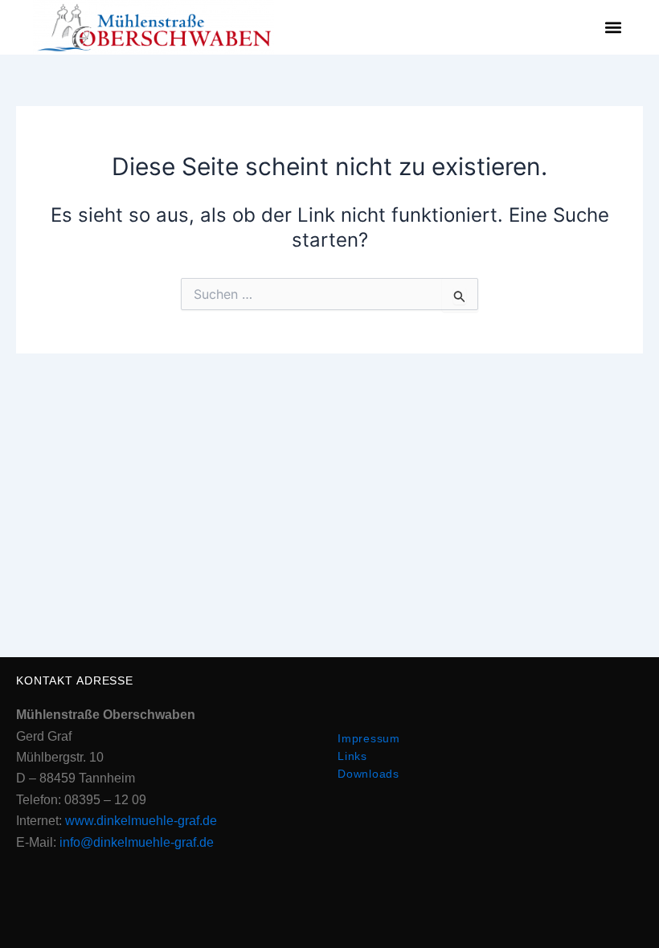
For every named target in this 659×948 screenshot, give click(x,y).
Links (352, 756)
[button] (613, 27)
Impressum (369, 738)
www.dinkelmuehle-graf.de (141, 820)
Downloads (368, 773)
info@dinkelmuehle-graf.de (136, 842)
